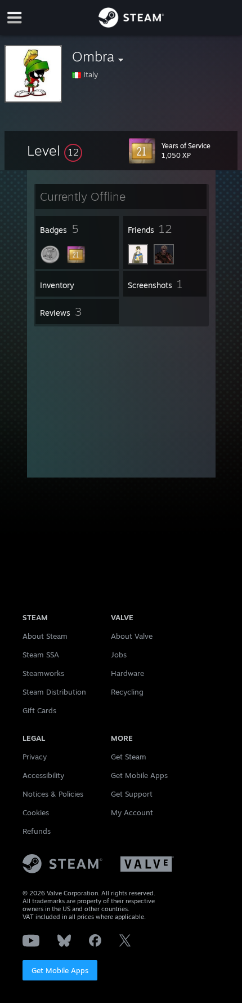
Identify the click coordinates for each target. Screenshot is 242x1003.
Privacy (35, 756)
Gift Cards (39, 710)
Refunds (37, 831)
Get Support (132, 793)
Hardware (127, 673)
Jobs (119, 654)
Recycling (127, 691)
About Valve (132, 635)
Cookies (36, 812)
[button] (54, 150)
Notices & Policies (53, 793)
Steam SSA (41, 654)
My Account (132, 812)
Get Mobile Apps (60, 970)
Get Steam (128, 756)
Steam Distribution (54, 691)
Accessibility (43, 775)
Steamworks (43, 673)
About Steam (45, 635)
